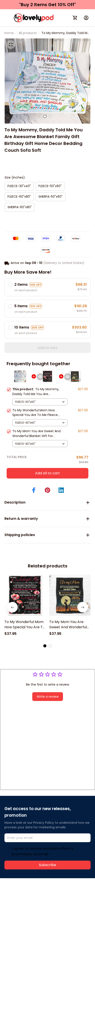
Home (9, 33)
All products (28, 33)
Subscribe (47, 864)
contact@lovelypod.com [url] (32, 901)
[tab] (45, 116)
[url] (70, 901)
